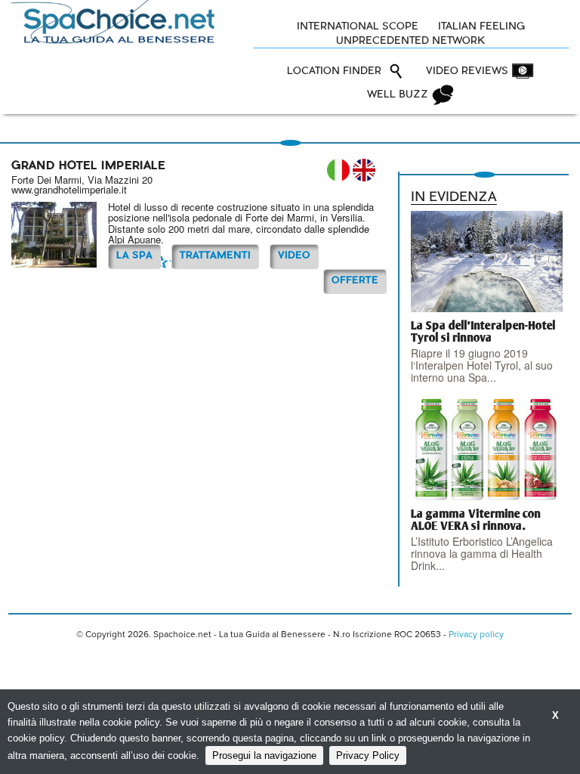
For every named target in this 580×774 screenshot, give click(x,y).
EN (364, 170)
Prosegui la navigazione (264, 755)
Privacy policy (476, 634)
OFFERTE (355, 281)
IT (338, 170)
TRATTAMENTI (215, 256)
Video (294, 256)
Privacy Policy (368, 755)
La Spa (134, 256)
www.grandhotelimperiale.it (69, 189)
